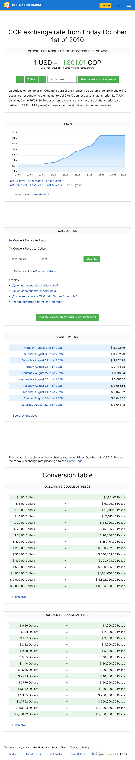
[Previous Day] (20, 79)
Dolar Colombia (79, 754)
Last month (35, 181)
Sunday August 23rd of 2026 (43, 398)
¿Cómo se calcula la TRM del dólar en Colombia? (44, 296)
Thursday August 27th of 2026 (42, 373)
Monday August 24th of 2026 (43, 392)
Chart (64, 747)
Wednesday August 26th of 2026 (41, 379)
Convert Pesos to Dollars (30, 248)
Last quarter (54, 181)
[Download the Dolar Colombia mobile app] (99, 754)
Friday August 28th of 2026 (44, 366)
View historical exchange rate (98, 79)
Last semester (18, 185)
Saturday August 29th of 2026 (42, 360)
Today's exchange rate (16, 747)
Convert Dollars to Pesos (30, 240)
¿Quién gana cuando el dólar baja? (34, 291)
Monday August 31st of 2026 (43, 347)
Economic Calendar (46, 271)
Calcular (92, 259)
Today (31, 79)
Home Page (74, 461)
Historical (38, 747)
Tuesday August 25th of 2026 (43, 385)
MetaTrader (56, 754)
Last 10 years (73, 185)
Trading (105, 5)
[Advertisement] (67, 19)
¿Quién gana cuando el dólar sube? (34, 285)
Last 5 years (54, 185)
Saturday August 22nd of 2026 (42, 404)
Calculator (18, 597)
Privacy (85, 747)
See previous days (24, 415)
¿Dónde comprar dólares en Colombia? (37, 302)
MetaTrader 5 (42, 194)
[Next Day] (42, 79)
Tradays (13, 754)
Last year (36, 185)
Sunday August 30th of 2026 (43, 354)
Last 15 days (17, 181)
